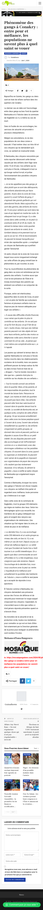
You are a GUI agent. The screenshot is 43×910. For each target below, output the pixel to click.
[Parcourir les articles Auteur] (21, 696)
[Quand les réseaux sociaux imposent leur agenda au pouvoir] (12, 758)
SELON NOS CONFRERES (12, 53)
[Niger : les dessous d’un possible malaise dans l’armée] (31, 758)
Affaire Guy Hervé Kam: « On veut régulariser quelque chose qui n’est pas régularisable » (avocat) (11, 732)
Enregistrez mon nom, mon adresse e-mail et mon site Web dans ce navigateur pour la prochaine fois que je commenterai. (21, 872)
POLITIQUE (27, 754)
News (21, 895)
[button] (22, 904)
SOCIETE (23, 53)
